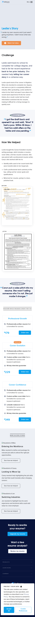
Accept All (9, 610)
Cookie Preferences (23, 610)
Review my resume (17, 551)
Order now (25, 333)
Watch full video (13, 43)
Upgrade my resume (17, 534)
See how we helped (11, 460)
